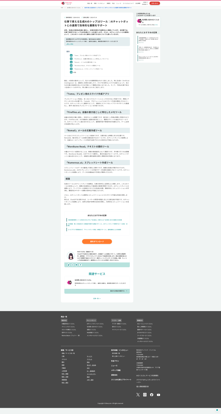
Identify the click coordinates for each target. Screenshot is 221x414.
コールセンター (91, 374)
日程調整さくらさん (143, 338)
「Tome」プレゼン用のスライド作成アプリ (87, 55)
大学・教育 (90, 380)
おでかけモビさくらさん (144, 332)
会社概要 (137, 3)
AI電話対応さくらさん (68, 324)
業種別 (108, 3)
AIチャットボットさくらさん (95, 324)
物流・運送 (65, 382)
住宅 (88, 368)
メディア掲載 (116, 370)
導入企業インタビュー (118, 356)
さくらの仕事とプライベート (121, 379)
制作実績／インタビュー (119, 350)
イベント (64, 359)
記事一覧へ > (97, 298)
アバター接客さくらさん (119, 324)
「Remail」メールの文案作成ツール (84, 62)
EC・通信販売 (91, 371)
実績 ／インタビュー (99, 3)
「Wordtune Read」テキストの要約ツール (86, 65)
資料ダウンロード (97, 241)
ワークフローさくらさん (144, 335)
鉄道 (88, 377)
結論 (74, 72)
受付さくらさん (116, 327)
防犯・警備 (65, 374)
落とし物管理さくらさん (144, 327)
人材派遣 (64, 371)
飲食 (88, 362)
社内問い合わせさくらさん (73, 7)
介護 (63, 356)
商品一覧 (89, 3)
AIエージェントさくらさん (145, 324)
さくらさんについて (128, 3)
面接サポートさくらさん (144, 329)
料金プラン (115, 361)
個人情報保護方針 (142, 386)
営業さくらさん (91, 329)
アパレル (89, 359)
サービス (89, 356)
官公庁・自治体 (91, 365)
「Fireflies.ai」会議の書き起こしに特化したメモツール (91, 59)
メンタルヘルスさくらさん (94, 335)
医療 (63, 365)
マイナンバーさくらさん (119, 329)
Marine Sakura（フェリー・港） (71, 335)
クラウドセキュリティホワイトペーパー (148, 381)
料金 (113, 3)
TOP (62, 7)
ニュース (118, 3)
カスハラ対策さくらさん (69, 329)
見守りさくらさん (67, 332)
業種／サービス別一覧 (68, 353)
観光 (63, 362)
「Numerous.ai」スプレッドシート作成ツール (88, 69)
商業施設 (64, 380)
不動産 (64, 368)
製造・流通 (65, 377)
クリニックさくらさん (68, 327)
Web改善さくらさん (93, 332)
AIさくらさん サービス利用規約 (147, 375)
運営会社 (114, 375)
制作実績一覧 (116, 353)
